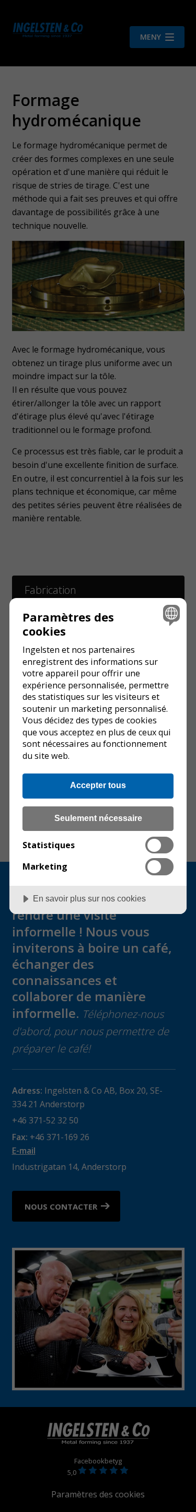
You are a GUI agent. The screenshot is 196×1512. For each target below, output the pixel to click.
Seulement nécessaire (98, 818)
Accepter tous (98, 785)
